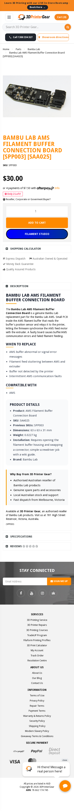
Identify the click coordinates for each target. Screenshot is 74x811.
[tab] (37, 249)
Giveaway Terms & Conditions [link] (37, 736)
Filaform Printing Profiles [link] (37, 640)
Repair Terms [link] (37, 705)
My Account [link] (37, 650)
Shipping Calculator (25, 248)
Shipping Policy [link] (37, 726)
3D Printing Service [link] (37, 620)
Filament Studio (37, 233)
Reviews (16, 546)
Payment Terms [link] (37, 710)
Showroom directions (55, 37)
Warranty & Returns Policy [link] (37, 715)
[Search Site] (68, 27)
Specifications (21, 536)
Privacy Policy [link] (37, 700)
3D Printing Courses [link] (37, 630)
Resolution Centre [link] (37, 660)
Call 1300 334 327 (22, 37)
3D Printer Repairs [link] (37, 624)
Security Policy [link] (37, 720)
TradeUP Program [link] (37, 635)
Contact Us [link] (37, 683)
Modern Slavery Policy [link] (37, 731)
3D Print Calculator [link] (37, 645)
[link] (21, 593)
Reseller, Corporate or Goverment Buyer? (28, 199)
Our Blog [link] (37, 678)
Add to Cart (37, 222)
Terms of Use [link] (37, 695)
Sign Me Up (60, 581)
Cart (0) (61, 17)
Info (57, 188)
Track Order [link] (37, 655)
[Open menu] (9, 17)
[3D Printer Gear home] (34, 17)
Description (19, 286)
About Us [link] (37, 672)
